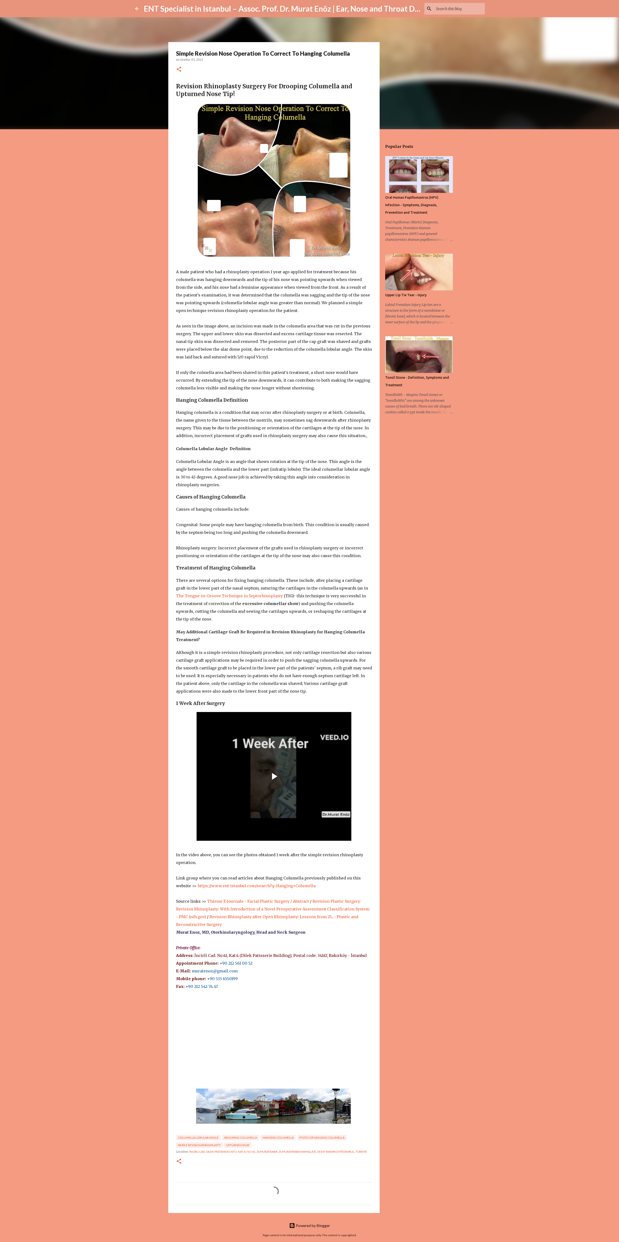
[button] (179, 69)
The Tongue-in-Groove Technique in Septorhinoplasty (229, 595)
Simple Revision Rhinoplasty (199, 1145)
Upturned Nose (238, 1145)
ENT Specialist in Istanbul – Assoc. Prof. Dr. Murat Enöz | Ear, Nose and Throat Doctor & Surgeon (307, 8)
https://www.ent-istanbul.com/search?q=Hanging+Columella (257, 885)
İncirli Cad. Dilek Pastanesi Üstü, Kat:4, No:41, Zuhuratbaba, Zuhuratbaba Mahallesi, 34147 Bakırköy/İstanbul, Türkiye (278, 1151)
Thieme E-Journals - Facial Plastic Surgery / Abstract (258, 901)
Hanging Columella (278, 1137)
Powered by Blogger (312, 1225)
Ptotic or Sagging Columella (322, 1137)
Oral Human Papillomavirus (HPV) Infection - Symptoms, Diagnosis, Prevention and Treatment (411, 205)
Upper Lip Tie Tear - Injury (406, 295)
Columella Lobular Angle (198, 1137)
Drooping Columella (240, 1137)
